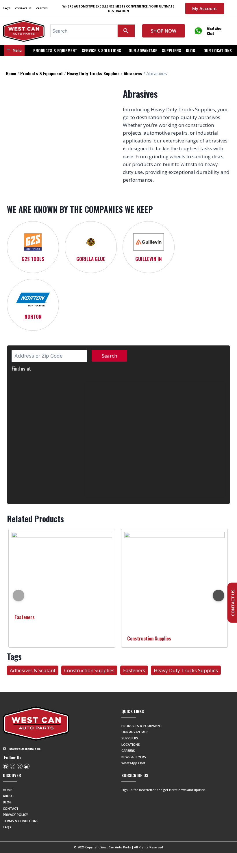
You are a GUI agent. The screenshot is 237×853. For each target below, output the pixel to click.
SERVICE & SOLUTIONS (101, 50)
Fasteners (24, 617)
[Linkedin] (26, 766)
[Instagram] (12, 766)
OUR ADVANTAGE (143, 50)
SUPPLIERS (171, 50)
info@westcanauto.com (24, 749)
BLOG (190, 50)
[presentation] (18, 595)
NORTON (33, 316)
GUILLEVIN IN (148, 258)
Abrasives (133, 73)
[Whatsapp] (19, 766)
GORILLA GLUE (90, 258)
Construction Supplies (149, 638)
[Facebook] (5, 766)
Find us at (21, 368)
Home (11, 73)
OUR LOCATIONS (217, 50)
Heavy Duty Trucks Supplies (93, 73)
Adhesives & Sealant (32, 670)
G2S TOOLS (33, 258)
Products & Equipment (55, 50)
